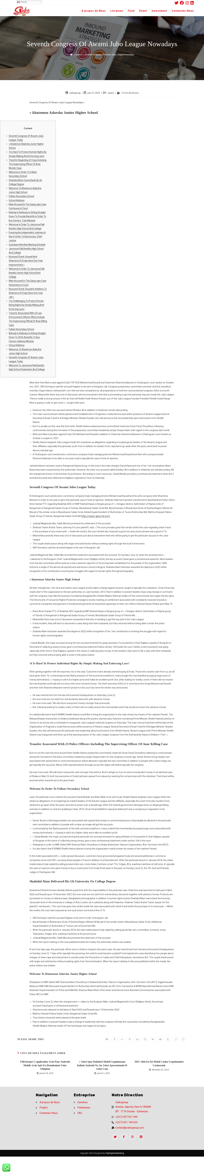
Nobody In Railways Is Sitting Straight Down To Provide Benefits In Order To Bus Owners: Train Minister (27, 216)
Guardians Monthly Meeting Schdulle (27, 244)
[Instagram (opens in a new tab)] (187, 3)
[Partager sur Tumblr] (168, 1039)
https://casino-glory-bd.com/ (95, 516)
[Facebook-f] (123, 1136)
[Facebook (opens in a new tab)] (182, 3)
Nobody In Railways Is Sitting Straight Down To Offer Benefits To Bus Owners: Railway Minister (27, 337)
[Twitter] (115, 1136)
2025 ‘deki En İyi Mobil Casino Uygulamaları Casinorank (159, 1063)
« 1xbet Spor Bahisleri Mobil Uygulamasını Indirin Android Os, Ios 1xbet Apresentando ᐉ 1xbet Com (102, 1065)
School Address (17, 200)
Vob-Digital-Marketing (114, 1153)
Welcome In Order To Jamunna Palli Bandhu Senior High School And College (26, 272)
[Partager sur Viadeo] (175, 1039)
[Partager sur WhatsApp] (183, 1039)
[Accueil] (71, 54)
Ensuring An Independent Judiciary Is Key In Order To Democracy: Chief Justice (27, 236)
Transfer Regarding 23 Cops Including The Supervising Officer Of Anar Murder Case (27, 164)
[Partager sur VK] (152, 1039)
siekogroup (75, 93)
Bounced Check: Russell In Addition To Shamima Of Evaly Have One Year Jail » (28, 293)
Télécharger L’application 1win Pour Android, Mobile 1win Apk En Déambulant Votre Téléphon (45, 1065)
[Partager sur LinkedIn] (137, 1039)
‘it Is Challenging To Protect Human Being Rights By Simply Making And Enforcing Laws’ (26, 305)
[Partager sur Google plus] (122, 1039)
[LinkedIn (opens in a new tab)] (192, 3)
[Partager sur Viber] (145, 1039)
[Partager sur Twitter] (107, 1039)
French (23, 2)
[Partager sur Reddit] (160, 1039)
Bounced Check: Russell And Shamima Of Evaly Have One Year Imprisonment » (26, 260)
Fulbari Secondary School (21, 196)
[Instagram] (132, 1136)
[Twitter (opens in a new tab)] (177, 3)
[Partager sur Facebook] (114, 1039)
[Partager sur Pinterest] (130, 1039)
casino (111, 93)
